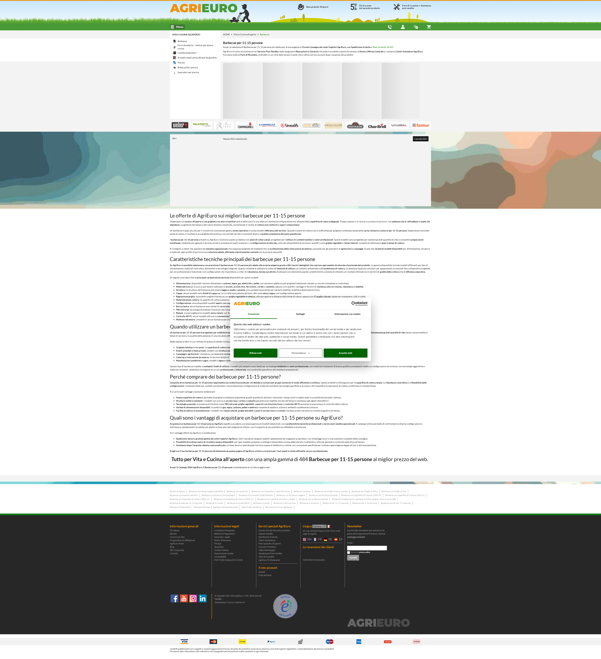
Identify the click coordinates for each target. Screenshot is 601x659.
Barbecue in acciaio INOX (238, 503)
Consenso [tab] (253, 314)
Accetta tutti (345, 353)
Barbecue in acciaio (214, 503)
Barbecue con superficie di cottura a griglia (276, 499)
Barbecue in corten (261, 503)
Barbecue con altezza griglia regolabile (206, 491)
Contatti (174, 553)
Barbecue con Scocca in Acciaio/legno (218, 495)
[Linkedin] (202, 606)
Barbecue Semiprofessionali (225, 507)
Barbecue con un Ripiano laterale (313, 499)
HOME (226, 34)
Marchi (173, 533)
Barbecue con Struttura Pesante (323, 495)
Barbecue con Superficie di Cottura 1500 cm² (361, 495)
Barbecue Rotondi (202, 507)
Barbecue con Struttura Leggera (291, 495)
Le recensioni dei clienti (318, 547)
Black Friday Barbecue (252, 507)
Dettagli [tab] (300, 314)
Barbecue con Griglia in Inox (394, 491)
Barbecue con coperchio (237, 491)
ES (340, 539)
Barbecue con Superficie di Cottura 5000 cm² (234, 499)
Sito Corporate (177, 550)
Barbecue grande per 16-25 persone (186, 503)
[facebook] (174, 606)
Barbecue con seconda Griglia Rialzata (256, 495)
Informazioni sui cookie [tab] (347, 314)
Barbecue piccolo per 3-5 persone (396, 503)
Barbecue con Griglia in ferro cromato (331, 491)
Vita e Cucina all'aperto (186, 34)
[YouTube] (184, 606)
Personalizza (299, 353)
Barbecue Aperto (177, 491)
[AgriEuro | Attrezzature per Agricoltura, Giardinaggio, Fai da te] (212, 8)
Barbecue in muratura (309, 503)
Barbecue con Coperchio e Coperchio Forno (271, 491)
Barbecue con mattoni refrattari (184, 495)
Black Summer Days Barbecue (278, 507)
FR (319, 539)
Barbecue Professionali (180, 507)
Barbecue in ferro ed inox (285, 503)
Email (349, 543)
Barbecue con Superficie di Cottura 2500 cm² (405, 495)
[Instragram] (193, 606)
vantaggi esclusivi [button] (356, 537)
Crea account (265, 575)
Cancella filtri (420, 138)
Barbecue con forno (302, 491)
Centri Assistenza (267, 540)
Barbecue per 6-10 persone (364, 503)
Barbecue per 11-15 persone (336, 503)
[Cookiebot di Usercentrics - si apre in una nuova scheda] (353, 303)
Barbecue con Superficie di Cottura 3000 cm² (190, 499)
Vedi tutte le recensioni (314, 560)
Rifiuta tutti (255, 353)
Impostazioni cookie (224, 553)
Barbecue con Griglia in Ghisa (365, 491)
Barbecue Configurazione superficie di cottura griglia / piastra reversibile (364, 499)
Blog (172, 547)
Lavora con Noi (177, 537)
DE (330, 539)
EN (309, 539)
